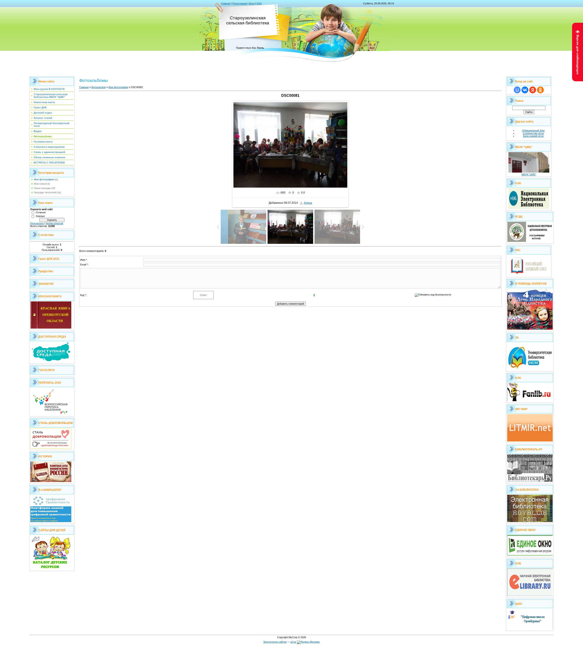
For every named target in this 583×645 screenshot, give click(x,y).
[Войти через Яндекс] (532, 90)
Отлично (41, 212)
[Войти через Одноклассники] (540, 90)
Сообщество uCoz (533, 133)
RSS (259, 3)
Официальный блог (533, 130)
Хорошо (40, 216)
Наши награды (42, 188)
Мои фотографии (44, 179)
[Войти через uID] (517, 90)
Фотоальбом (98, 87)
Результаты (37, 223)
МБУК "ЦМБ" (529, 174)
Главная (225, 3)
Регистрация (239, 3)
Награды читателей (45, 192)
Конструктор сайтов (274, 641)
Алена (308, 202)
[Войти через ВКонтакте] (525, 90)
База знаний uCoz (533, 136)
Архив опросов (54, 223)
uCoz (293, 641)
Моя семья (40, 183)
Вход (252, 3)
